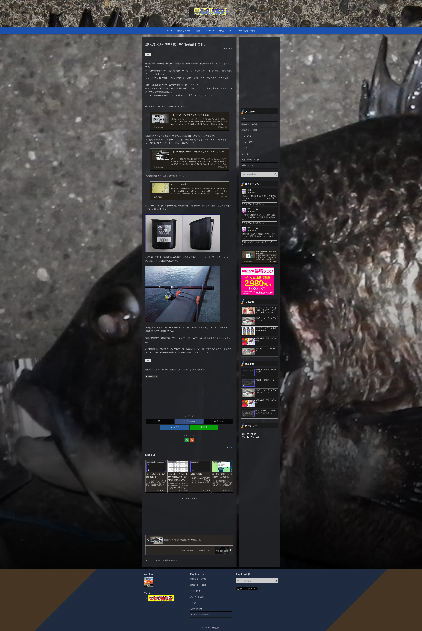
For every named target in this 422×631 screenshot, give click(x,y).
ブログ (244, 148)
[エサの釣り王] (161, 598)
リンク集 (245, 154)
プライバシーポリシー (200, 614)
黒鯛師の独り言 (152, 377)
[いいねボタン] (148, 54)
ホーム (244, 118)
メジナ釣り (246, 136)
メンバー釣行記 (248, 142)
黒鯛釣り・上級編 (249, 130)
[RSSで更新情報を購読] (192, 440)
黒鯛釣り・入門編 (249, 124)
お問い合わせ (247, 165)
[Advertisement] (189, 395)
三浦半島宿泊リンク (250, 159)
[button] (275, 174)
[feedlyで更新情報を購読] (187, 440)
